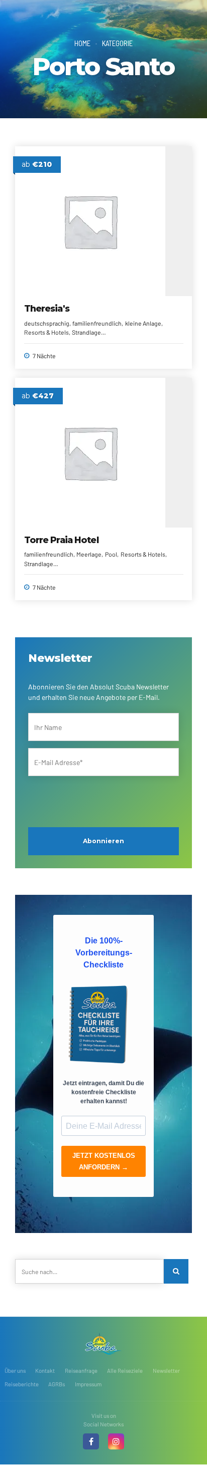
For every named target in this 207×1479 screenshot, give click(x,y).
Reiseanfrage (81, 1370)
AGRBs (56, 1384)
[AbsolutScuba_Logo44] (103, 1343)
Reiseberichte (22, 1384)
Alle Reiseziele (125, 1370)
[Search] (176, 1271)
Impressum (88, 1384)
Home (82, 43)
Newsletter (166, 1370)
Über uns (15, 1370)
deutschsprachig (46, 323)
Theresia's (46, 308)
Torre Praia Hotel (61, 540)
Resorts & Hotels (46, 332)
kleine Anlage (143, 323)
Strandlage (86, 332)
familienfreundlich (97, 323)
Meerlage (88, 554)
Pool (111, 554)
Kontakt (45, 1370)
